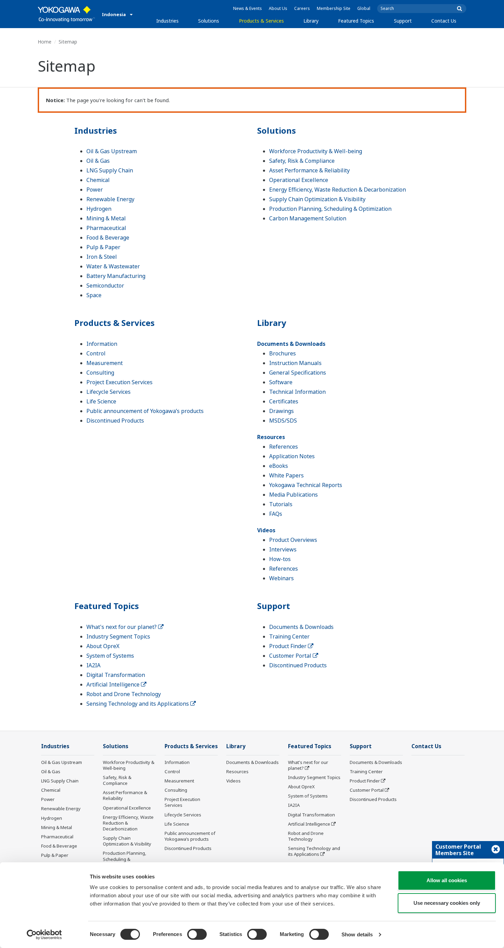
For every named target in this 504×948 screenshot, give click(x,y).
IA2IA (93, 665)
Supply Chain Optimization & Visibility (317, 199)
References (283, 446)
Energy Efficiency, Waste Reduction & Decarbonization (337, 189)
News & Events (247, 8)
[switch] (197, 934)
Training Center (289, 636)
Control (96, 353)
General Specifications (297, 372)
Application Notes (292, 456)
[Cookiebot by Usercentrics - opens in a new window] (44, 934)
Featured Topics (356, 20)
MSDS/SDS (283, 420)
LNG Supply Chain (109, 170)
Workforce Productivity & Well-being (315, 151)
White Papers (286, 475)
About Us (278, 8)
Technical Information (297, 392)
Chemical (98, 180)
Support (403, 20)
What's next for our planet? (122, 627)
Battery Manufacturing (115, 276)
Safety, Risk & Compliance (302, 161)
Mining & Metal (106, 218)
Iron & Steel (101, 256)
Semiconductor (105, 285)
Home (44, 41)
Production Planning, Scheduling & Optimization (330, 208)
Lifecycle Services (108, 392)
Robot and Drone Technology (123, 694)
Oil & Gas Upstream (111, 151)
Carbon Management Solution (307, 218)
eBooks (278, 466)
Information (101, 344)
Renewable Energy (110, 199)
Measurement (104, 363)
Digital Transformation (115, 675)
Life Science (101, 401)
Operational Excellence (298, 180)
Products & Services (261, 20)
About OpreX (102, 646)
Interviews (283, 549)
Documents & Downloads (291, 344)
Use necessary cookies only (446, 903)
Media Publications (293, 494)
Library (311, 20)
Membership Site (333, 8)
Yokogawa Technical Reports (305, 485)
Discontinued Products (115, 420)
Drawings (281, 411)
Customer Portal (291, 655)
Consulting (100, 372)
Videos (266, 530)
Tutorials (280, 504)
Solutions (208, 20)
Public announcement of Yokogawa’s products (145, 411)
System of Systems (110, 655)
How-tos (280, 559)
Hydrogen (98, 208)
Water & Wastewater (113, 266)
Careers (302, 8)
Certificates (283, 401)
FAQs (275, 514)
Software (280, 382)
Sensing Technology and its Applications (138, 703)
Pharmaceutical (106, 228)
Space (93, 295)
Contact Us (443, 20)
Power (94, 189)
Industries (167, 20)
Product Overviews (293, 540)
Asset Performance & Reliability (309, 170)
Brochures (282, 353)
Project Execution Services (119, 382)
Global (363, 8)
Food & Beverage (107, 237)
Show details (357, 934)
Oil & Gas (98, 161)
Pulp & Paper (103, 247)
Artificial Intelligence (113, 684)
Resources (271, 437)
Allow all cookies (447, 880)
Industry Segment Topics (118, 636)
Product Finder (288, 646)
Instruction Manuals (295, 363)
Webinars (281, 578)
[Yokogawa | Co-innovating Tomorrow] (66, 14)
